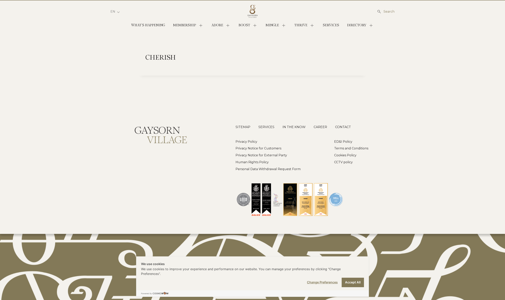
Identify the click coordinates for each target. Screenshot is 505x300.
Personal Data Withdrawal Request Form (268, 169)
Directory (356, 25)
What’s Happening (148, 25)
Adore (217, 25)
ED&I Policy (343, 141)
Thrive (300, 25)
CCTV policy (343, 162)
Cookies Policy (345, 155)
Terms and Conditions (351, 148)
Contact (343, 127)
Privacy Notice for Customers (258, 148)
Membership (184, 25)
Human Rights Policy (252, 162)
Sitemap (243, 127)
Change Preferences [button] (322, 282)
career (320, 127)
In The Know (294, 127)
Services (331, 25)
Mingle (272, 25)
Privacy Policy (246, 141)
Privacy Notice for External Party (261, 155)
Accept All (353, 282)
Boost (244, 25)
